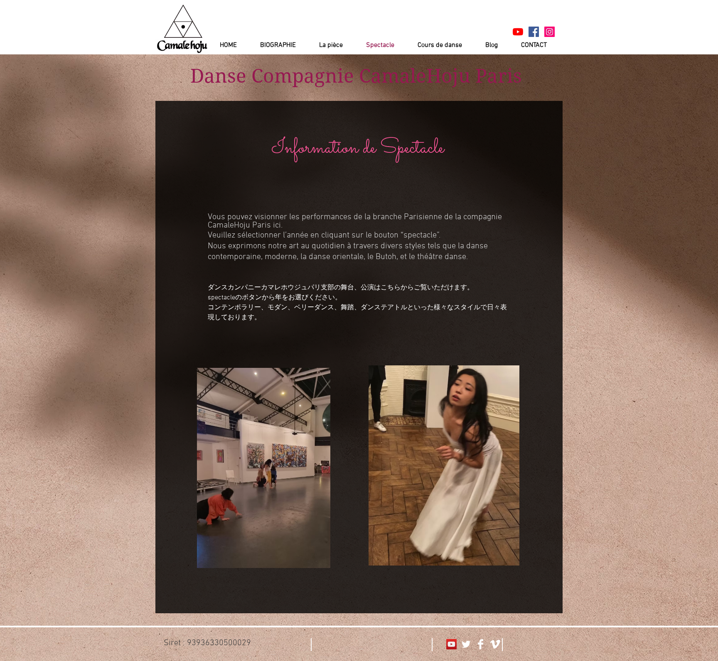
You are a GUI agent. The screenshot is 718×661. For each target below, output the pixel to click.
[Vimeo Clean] (495, 644)
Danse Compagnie (272, 76)
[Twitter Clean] (466, 644)
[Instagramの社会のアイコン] (549, 32)
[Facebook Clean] (480, 644)
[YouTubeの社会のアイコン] (451, 644)
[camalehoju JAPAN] (534, 32)
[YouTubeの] (518, 32)
